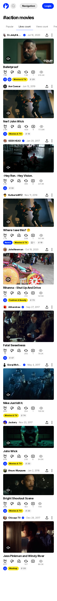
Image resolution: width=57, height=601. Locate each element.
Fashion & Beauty (17, 300)
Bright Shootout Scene (18, 498)
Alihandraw (14, 307)
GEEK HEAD (14, 141)
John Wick (10, 451)
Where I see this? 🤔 (16, 230)
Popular (9, 26)
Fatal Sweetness (14, 345)
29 (32, 79)
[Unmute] (8, 58)
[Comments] (19, 72)
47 (11, 358)
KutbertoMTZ (15, 195)
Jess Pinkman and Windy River (23, 556)
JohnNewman (15, 249)
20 (27, 463)
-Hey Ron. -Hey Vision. (18, 175)
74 (23, 415)
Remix (8, 242)
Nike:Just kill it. (13, 403)
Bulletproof (10, 67)
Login (48, 5)
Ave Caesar (14, 86)
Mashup (13, 568)
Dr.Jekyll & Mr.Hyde (14, 35)
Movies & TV (20, 79)
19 (27, 133)
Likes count (25, 26)
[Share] (47, 35)
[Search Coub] (13, 6)
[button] (5, 72)
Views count (42, 26)
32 (11, 188)
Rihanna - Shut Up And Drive (22, 287)
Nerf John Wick (13, 121)
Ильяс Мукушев (17, 470)
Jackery (12, 422)
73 (32, 300)
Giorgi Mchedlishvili (14, 365)
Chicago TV (14, 518)
